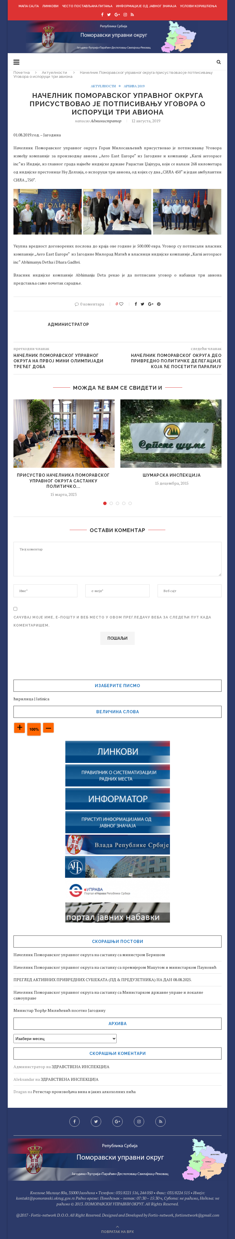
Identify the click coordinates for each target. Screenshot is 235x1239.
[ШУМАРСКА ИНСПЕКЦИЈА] (171, 433)
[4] (124, 503)
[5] (130, 503)
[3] (117, 503)
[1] (105, 503)
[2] (111, 503)
